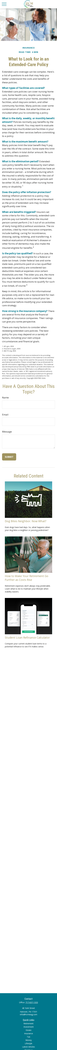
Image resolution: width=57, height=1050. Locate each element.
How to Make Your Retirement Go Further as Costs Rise (26, 578)
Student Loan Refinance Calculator (27, 637)
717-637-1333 (31, 1002)
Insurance (28, 1033)
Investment (29, 1026)
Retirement (28, 1023)
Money (28, 1040)
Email (5, 414)
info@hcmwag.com (28, 1014)
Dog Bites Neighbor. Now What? (25, 521)
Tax (28, 1036)
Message (7, 431)
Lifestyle (28, 1043)
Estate (28, 1030)
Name (5, 397)
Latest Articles (28, 1046)
